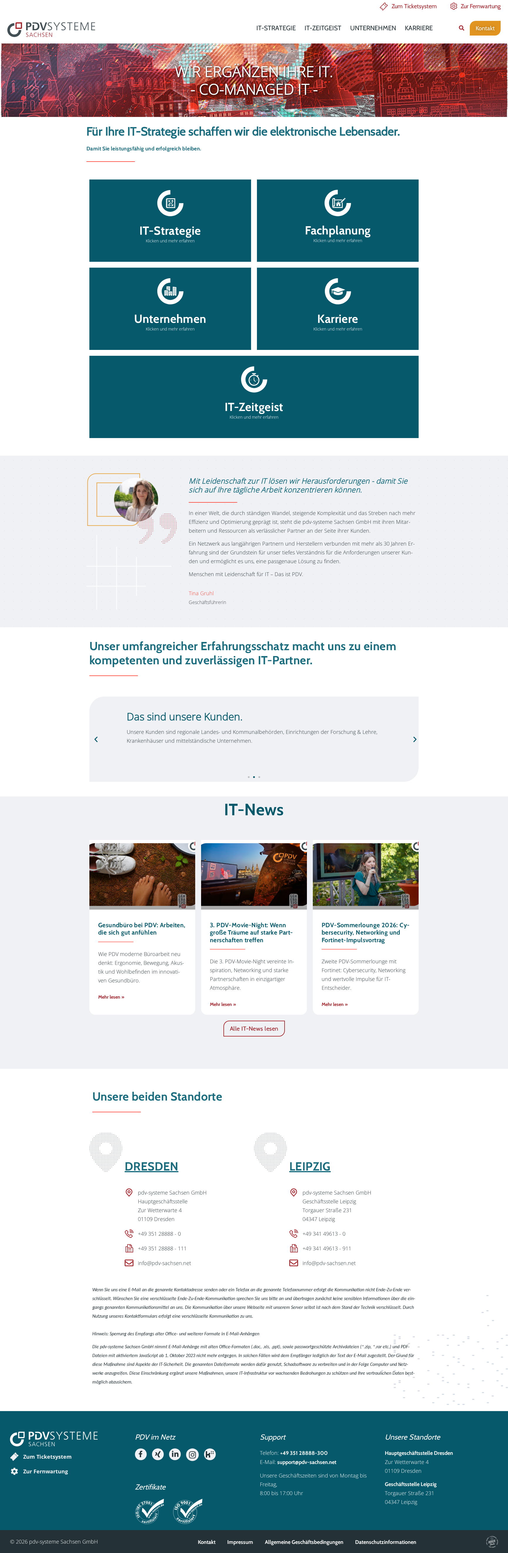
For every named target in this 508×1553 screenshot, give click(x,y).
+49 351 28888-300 (304, 1453)
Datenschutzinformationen (385, 1542)
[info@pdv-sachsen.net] (129, 1263)
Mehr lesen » (111, 997)
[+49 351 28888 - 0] (129, 1233)
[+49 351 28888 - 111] (129, 1248)
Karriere (419, 28)
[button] (461, 28)
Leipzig (310, 1166)
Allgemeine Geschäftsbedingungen (304, 1542)
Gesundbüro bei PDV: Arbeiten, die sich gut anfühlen (142, 928)
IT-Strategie (276, 28)
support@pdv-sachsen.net (306, 1462)
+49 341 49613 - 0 (324, 1233)
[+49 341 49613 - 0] (293, 1233)
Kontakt (206, 1542)
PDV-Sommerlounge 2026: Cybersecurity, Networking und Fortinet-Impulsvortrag (366, 932)
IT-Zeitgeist (323, 28)
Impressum (240, 1542)
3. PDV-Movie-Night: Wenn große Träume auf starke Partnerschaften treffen (251, 932)
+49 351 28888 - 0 (159, 1233)
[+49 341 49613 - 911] (293, 1248)
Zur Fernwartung (481, 6)
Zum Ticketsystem (414, 6)
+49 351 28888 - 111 (162, 1248)
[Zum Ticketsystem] (14, 1456)
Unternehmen (373, 28)
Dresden (151, 1166)
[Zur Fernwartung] (14, 1471)
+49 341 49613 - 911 (327, 1248)
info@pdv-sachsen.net (164, 1263)
